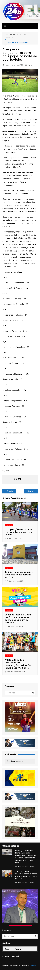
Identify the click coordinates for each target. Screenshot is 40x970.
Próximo (30, 491)
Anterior (10, 491)
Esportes (31, 65)
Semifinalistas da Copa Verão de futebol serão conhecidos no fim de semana (18, 618)
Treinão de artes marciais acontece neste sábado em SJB (19, 575)
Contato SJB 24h (10, 956)
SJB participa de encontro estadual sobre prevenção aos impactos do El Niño (26, 875)
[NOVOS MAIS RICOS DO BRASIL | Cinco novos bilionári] (20, 906)
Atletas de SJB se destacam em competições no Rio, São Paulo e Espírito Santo (18, 663)
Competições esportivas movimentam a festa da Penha (18, 532)
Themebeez (33, 965)
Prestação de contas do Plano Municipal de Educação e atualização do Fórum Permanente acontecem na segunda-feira (26, 856)
